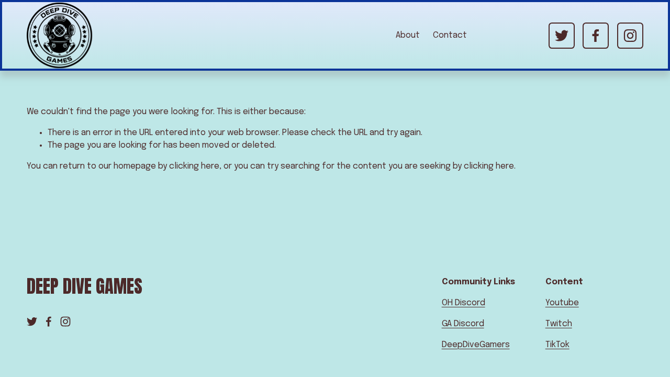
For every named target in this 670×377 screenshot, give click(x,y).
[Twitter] (562, 36)
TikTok (557, 344)
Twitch (558, 323)
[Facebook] (596, 36)
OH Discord (463, 302)
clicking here (194, 166)
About (408, 35)
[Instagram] (630, 36)
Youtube (562, 302)
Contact (450, 35)
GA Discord (463, 323)
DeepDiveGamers (476, 344)
